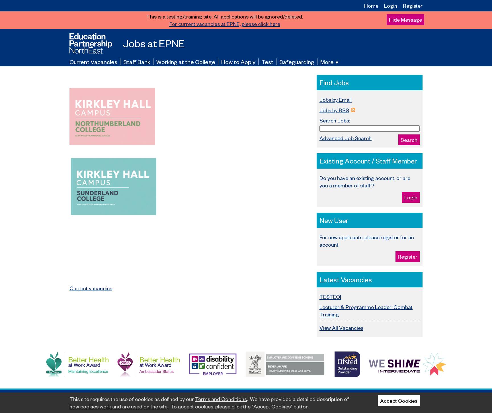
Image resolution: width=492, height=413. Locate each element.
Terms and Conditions (221, 399)
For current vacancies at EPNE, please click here (224, 24)
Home (371, 5)
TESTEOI (330, 296)
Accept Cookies (398, 400)
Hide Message (405, 19)
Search (409, 139)
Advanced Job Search (345, 138)
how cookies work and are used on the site (118, 406)
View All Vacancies (341, 327)
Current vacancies (90, 288)
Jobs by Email (335, 99)
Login (390, 5)
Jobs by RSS (334, 110)
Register (413, 5)
